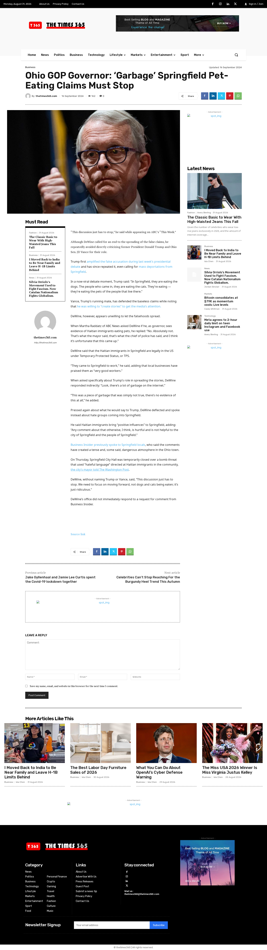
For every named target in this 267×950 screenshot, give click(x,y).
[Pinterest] (229, 96)
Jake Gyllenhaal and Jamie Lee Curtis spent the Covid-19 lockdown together (60, 579)
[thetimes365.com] (28, 96)
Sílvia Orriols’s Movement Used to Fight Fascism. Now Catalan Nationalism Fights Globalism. (43, 289)
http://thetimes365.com (45, 343)
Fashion (33, 233)
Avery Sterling (204, 212)
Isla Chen (208, 261)
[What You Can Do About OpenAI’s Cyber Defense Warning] (166, 743)
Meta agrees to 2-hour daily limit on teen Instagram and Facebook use (222, 325)
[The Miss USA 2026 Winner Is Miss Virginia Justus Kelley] (232, 743)
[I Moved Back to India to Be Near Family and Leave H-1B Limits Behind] (194, 252)
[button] (236, 54)
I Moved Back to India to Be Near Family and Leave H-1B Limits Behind (44, 264)
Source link (78, 534)
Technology (210, 316)
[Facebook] (213, 4)
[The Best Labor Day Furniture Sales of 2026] (100, 743)
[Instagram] (220, 4)
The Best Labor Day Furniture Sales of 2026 (98, 770)
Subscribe (159, 925)
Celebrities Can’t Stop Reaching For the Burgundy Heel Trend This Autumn (148, 579)
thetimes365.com (46, 96)
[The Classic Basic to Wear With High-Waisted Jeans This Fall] (214, 191)
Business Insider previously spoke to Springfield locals (108, 445)
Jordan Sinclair (211, 287)
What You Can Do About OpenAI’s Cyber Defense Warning (159, 772)
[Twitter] (235, 4)
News (31, 278)
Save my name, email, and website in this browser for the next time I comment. (74, 686)
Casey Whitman (212, 309)
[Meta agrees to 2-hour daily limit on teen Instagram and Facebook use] (194, 322)
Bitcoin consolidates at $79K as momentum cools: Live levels (221, 301)
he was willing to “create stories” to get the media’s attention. (119, 306)
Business (30, 67)
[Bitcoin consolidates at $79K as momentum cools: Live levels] (194, 300)
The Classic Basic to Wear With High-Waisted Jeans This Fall (43, 242)
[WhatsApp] (238, 96)
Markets (208, 294)
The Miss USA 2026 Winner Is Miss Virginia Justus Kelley (229, 770)
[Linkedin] (228, 4)
